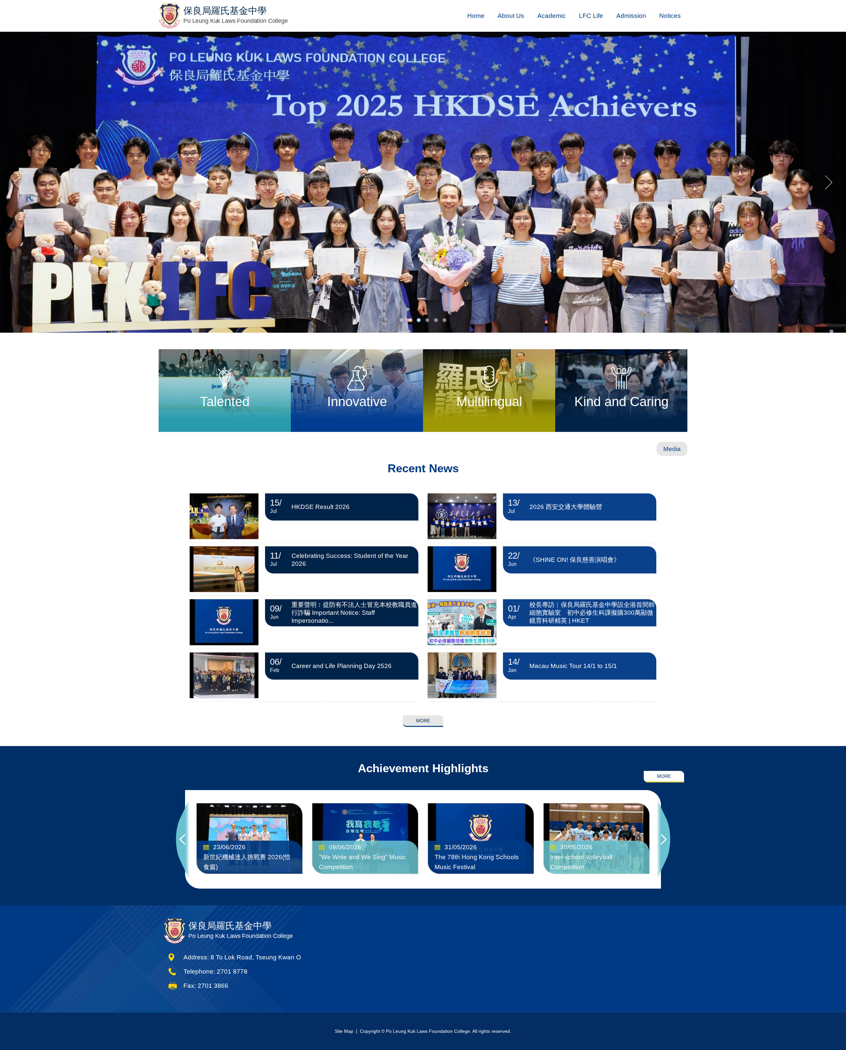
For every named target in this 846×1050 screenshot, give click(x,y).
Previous (182, 839)
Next (663, 839)
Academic (551, 15)
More (423, 720)
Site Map (344, 1031)
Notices (670, 15)
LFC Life (591, 15)
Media (672, 448)
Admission (631, 15)
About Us (511, 15)
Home (475, 15)
